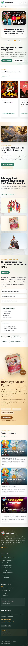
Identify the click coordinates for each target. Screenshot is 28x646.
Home (2, 6)
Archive (3, 575)
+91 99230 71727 (6, 591)
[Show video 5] (16, 40)
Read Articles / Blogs (6, 568)
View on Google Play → (6, 603)
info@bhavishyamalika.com (8, 588)
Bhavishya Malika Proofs (7, 573)
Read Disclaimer (5, 578)
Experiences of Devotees (7, 565)
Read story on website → (7, 164)
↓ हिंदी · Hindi (16, 337)
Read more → (4, 547)
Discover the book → (6, 417)
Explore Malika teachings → (9, 420)
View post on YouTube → (9, 113)
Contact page (4, 596)
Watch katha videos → (6, 619)
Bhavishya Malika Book (7, 560)
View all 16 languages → (16, 341)
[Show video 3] (13, 40)
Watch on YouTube (13, 35)
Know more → (5, 272)
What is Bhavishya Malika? (8, 558)
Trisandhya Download (6, 563)
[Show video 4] (14, 40)
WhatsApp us (5, 593)
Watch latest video (7, 60)
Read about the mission (7, 194)
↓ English (4, 341)
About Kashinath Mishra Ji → (8, 622)
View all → (5, 76)
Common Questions (6, 570)
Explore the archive (19, 60)
